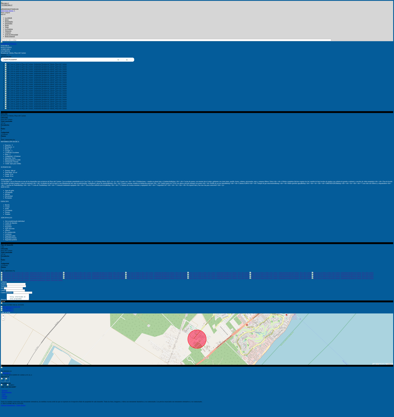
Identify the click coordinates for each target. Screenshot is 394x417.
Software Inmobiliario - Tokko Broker (13, 405)
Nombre (3, 284)
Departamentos (6, 392)
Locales (4, 398)
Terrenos (4, 390)
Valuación (8, 31)
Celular (3, 290)
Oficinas (4, 396)
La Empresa (9, 29)
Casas (4, 394)
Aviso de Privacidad (11, 34)
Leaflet (374, 364)
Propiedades (9, 21)
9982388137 (6, 373)
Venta (7, 27)
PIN (2, 288)
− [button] (3, 318)
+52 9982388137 (8, 310)
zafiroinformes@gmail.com (9, 9)
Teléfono (4, 286)
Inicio (7, 20)
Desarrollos (8, 23)
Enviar (3, 301)
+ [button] (3, 316)
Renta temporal (10, 36)
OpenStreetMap (382, 364)
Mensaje (3, 299)
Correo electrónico (7, 292)
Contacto (8, 33)
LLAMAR (8, 18)
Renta (7, 25)
